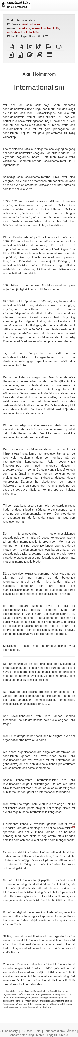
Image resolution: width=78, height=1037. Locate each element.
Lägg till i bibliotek (58, 1035)
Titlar (38, 1031)
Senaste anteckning (21, 1035)
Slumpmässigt (9, 1031)
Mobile (40, 1035)
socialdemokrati (17, 32)
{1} (73, 826)
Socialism (34, 32)
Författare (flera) (54, 1031)
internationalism (42, 28)
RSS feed (27, 1031)
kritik (56, 28)
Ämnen (71, 1031)
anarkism (24, 28)
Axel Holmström (32, 24)
